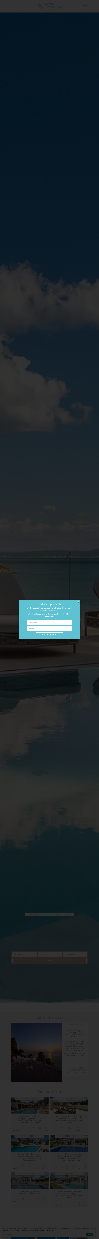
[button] (78, 602)
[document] (49, 619)
